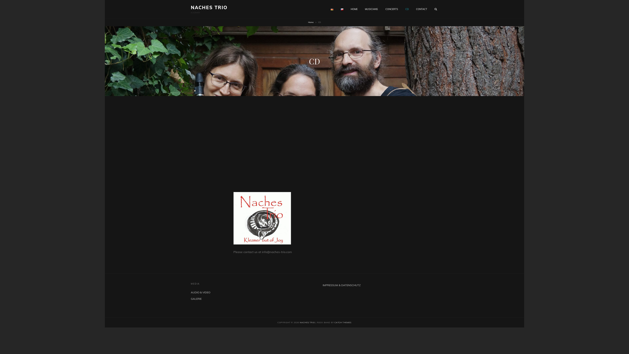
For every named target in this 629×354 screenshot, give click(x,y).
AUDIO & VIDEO (200, 292)
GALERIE (196, 298)
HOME (354, 9)
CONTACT (421, 9)
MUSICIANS (371, 9)
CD (407, 9)
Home (311, 22)
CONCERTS (391, 9)
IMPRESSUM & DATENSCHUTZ (342, 285)
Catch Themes (342, 322)
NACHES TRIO (209, 7)
